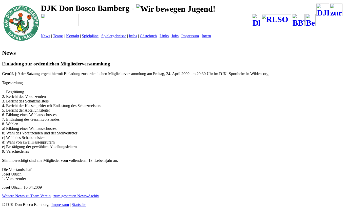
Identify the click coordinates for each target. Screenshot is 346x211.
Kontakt (72, 36)
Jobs (175, 36)
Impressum (190, 36)
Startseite (79, 204)
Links (164, 36)
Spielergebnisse (113, 36)
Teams (58, 36)
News (45, 36)
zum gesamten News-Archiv (76, 196)
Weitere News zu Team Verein (26, 196)
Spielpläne (90, 36)
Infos (133, 36)
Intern (206, 36)
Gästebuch (148, 36)
